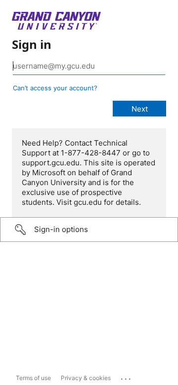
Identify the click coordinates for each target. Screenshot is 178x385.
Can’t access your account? (55, 88)
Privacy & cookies (86, 378)
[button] (89, 229)
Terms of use (33, 378)
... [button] (127, 377)
